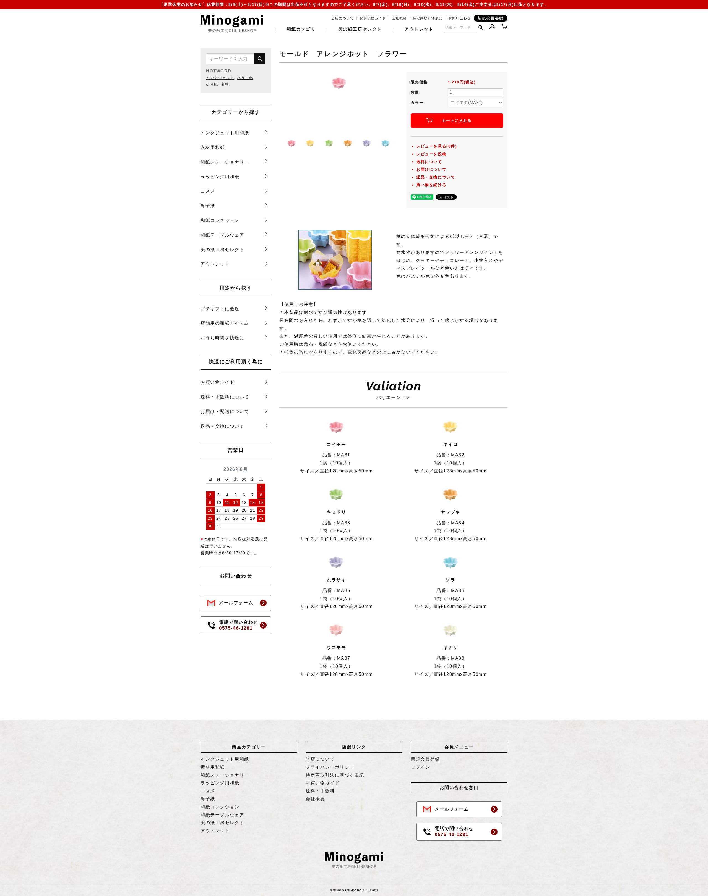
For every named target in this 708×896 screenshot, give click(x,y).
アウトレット (419, 29)
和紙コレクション (220, 220)
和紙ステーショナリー (225, 162)
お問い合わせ (460, 18)
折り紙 (212, 84)
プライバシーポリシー (330, 767)
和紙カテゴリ (301, 29)
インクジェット (220, 78)
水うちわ (245, 78)
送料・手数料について (225, 397)
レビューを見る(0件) (436, 146)
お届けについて (431, 169)
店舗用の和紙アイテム (225, 323)
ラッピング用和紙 (220, 176)
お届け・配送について (225, 411)
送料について (429, 161)
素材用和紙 (213, 147)
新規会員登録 (491, 18)
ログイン (420, 767)
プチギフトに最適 (220, 308)
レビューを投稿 (431, 154)
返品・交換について (222, 426)
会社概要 (399, 18)
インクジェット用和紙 (225, 132)
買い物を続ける (431, 185)
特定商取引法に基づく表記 (335, 775)
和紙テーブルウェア (222, 235)
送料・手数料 (320, 791)
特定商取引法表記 (428, 18)
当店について (342, 18)
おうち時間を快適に (222, 337)
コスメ (208, 191)
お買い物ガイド (373, 18)
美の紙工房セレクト (360, 29)
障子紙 (208, 205)
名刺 (225, 84)
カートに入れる (457, 120)
